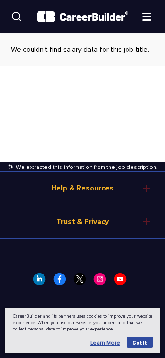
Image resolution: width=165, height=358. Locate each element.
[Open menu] (146, 16)
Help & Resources (82, 188)
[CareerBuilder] (82, 16)
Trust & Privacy (82, 221)
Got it (139, 342)
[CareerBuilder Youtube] (123, 282)
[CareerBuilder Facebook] (62, 282)
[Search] (16, 16)
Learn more (105, 343)
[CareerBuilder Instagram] (103, 282)
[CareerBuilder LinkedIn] (42, 282)
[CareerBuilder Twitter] (82, 282)
